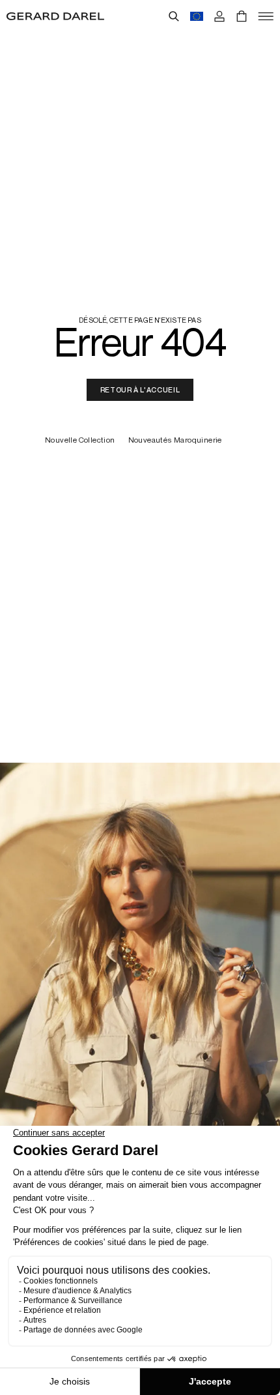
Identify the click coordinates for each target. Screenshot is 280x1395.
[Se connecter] (219, 16)
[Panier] (241, 16)
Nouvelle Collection (80, 440)
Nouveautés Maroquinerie (175, 440)
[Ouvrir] (265, 16)
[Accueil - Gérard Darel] (55, 16)
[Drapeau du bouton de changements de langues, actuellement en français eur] (196, 16)
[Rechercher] (174, 16)
